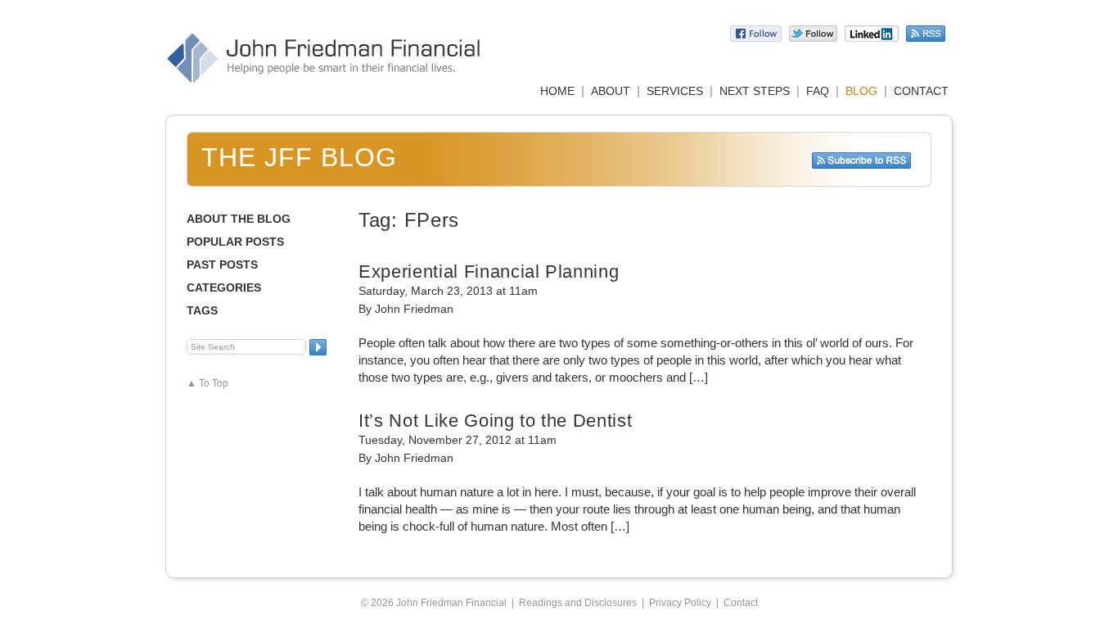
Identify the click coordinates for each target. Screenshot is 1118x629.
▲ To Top (207, 383)
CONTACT (921, 90)
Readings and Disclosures (578, 603)
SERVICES (675, 90)
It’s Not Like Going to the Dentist (495, 420)
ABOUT (610, 90)
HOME (557, 90)
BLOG (861, 90)
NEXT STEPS (754, 90)
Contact (741, 603)
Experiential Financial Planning (488, 271)
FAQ (817, 90)
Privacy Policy (680, 603)
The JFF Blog (299, 157)
